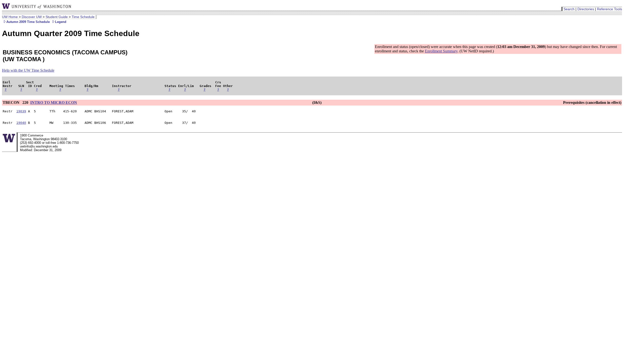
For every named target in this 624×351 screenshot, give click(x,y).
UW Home (10, 17)
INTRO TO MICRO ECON (53, 102)
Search (569, 9)
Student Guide (57, 17)
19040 (21, 123)
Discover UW (32, 17)
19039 (21, 111)
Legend (60, 22)
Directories (585, 9)
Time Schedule (83, 17)
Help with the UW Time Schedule (28, 70)
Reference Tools (609, 9)
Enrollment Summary (441, 51)
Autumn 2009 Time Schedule (28, 22)
